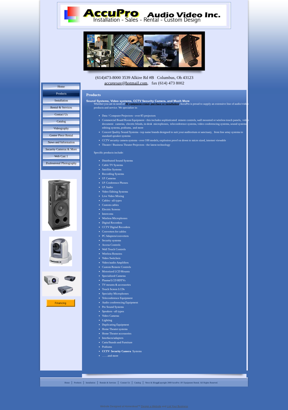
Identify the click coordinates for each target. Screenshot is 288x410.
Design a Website (151, 406)
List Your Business (177, 406)
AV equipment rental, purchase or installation (152, 103)
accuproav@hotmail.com (125, 83)
